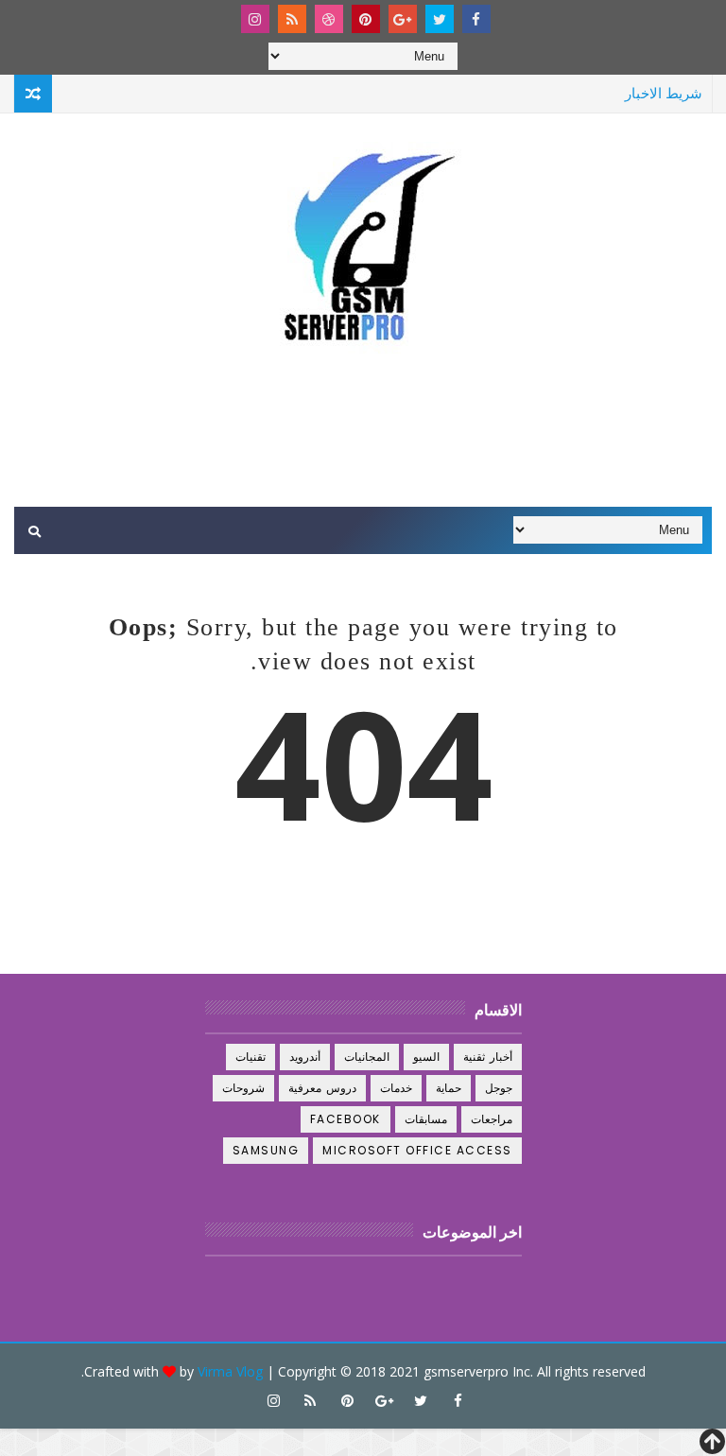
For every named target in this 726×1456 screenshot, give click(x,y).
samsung (266, 1150)
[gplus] (403, 19)
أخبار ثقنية (487, 1057)
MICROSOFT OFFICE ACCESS (417, 1150)
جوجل (498, 1088)
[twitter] (439, 19)
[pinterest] (366, 19)
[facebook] (476, 19)
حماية (448, 1088)
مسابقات (426, 1119)
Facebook (345, 1119)
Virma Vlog (230, 1371)
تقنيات (250, 1057)
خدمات (396, 1088)
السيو (426, 1057)
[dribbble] (329, 19)
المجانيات (366, 1057)
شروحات (243, 1088)
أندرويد (304, 1057)
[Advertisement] (363, 431)
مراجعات (491, 1119)
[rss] (292, 19)
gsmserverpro (466, 1371)
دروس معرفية (322, 1088)
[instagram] (255, 19)
